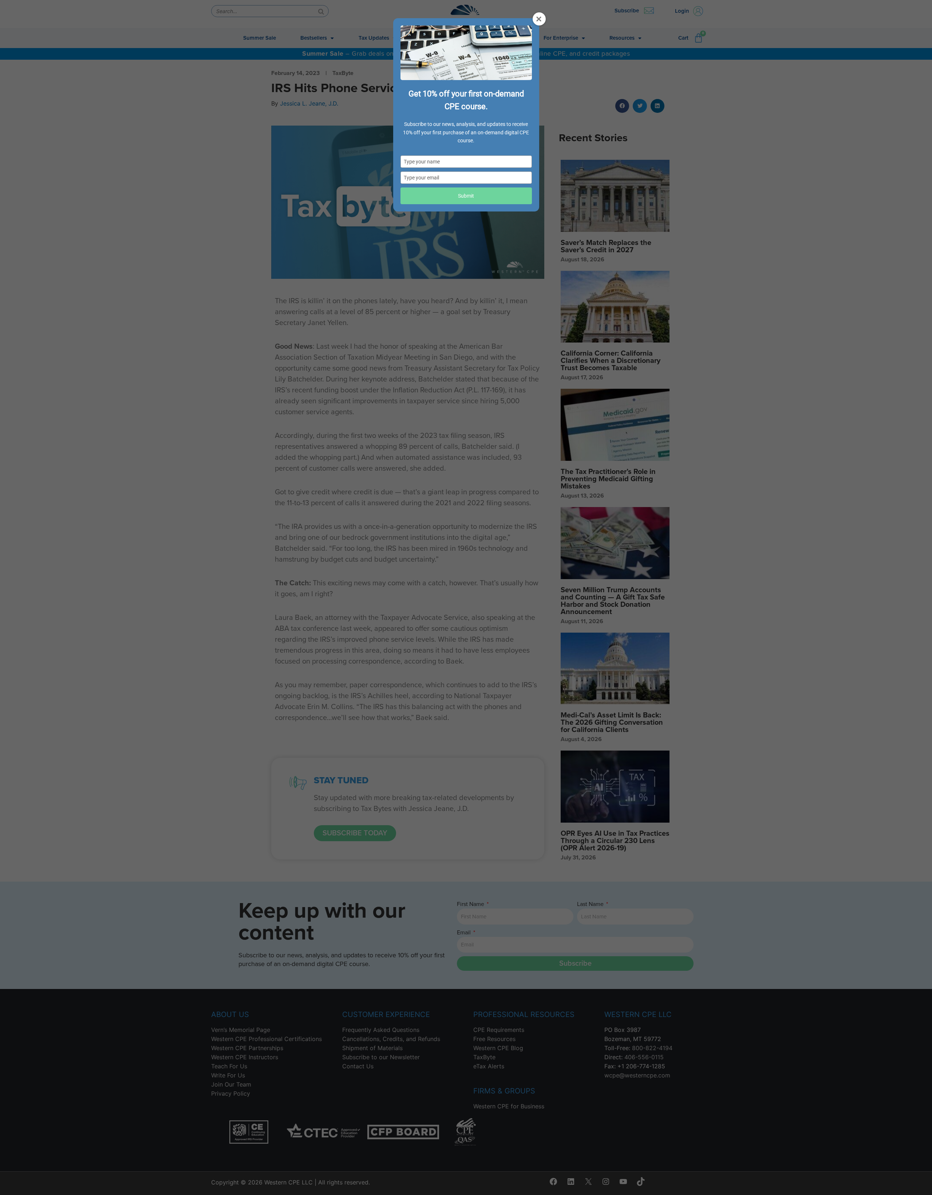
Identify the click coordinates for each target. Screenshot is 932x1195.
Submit (466, 196)
